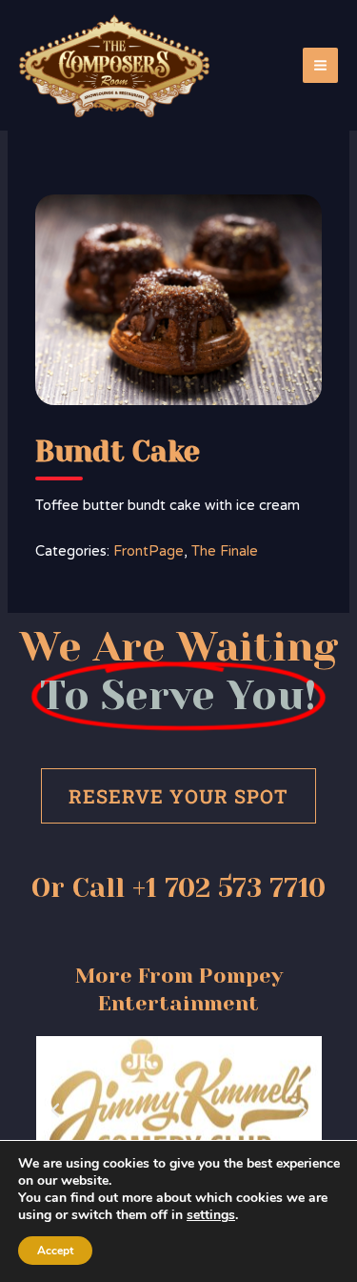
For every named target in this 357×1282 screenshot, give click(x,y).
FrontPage (148, 551)
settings (211, 1215)
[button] (55, 1110)
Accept (55, 1250)
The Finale (224, 551)
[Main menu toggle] (320, 65)
